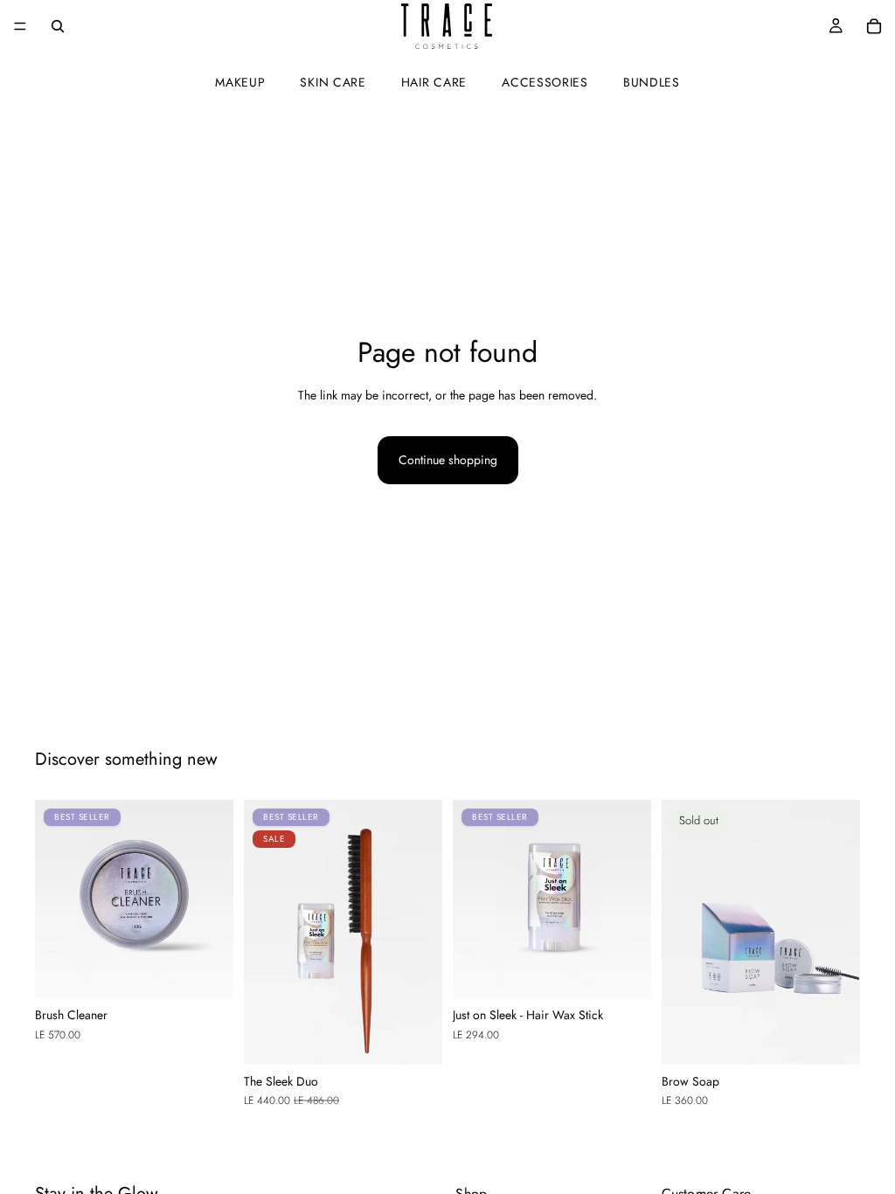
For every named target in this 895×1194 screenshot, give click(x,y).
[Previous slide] (54, 899)
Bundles (651, 82)
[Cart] (874, 26)
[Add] (206, 972)
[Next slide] (214, 899)
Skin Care (332, 82)
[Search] (57, 26)
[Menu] (20, 26)
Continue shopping (448, 460)
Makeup (240, 82)
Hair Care (434, 82)
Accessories (545, 82)
